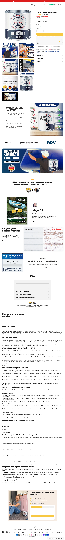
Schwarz (53, 532)
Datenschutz (36, 529)
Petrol (35, 532)
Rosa (19, 532)
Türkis (31, 532)
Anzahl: (37, 28)
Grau (43, 532)
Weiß (3, 532)
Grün (27, 532)
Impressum (30, 529)
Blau (39, 532)
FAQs (15, 529)
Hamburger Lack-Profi (40, 10)
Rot (15, 532)
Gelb (11, 532)
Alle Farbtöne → (60, 532)
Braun (23, 532)
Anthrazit (48, 532)
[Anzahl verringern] (38, 31)
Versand (24, 529)
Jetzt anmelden (42, 516)
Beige (7, 532)
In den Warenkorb (49, 34)
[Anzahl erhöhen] (42, 31)
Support (19, 529)
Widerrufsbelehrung (47, 529)
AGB (41, 529)
